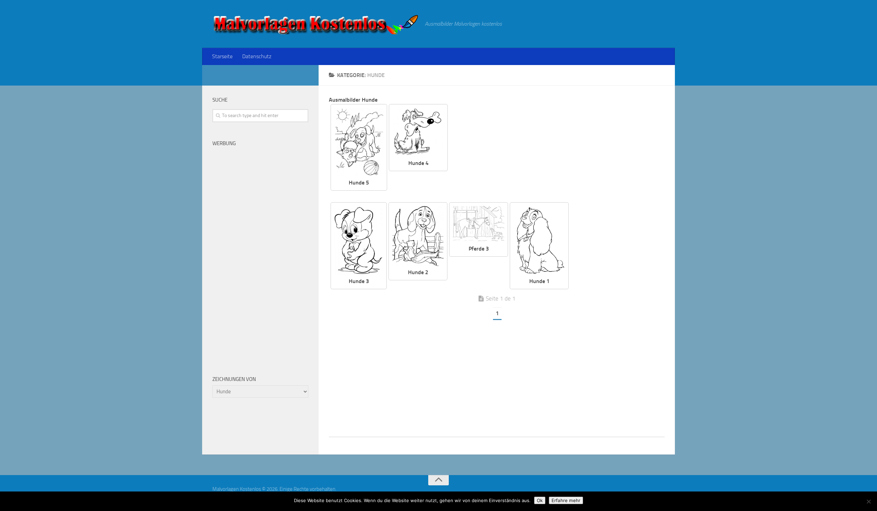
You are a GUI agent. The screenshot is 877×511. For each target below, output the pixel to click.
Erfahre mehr (566, 500)
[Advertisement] (561, 152)
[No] (868, 501)
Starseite (222, 56)
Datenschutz (256, 56)
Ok (540, 500)
